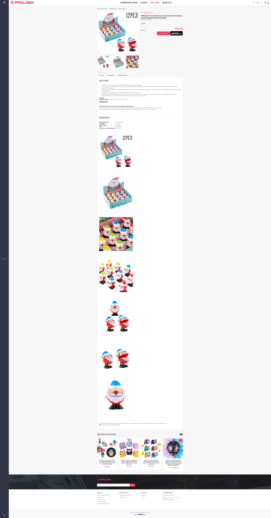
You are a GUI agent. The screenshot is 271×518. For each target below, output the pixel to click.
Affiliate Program (102, 501)
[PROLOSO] (104, 479)
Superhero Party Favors (128, 2)
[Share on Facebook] (4, 513)
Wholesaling (101, 497)
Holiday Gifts (166, 2)
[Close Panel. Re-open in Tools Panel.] (4, 2)
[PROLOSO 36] (173, 448)
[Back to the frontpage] (98, 8)
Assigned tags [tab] (111, 75)
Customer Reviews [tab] (122, 75)
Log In (143, 497)
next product (122, 8)
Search (3, 259)
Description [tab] (101, 75)
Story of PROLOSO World (104, 495)
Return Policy (123, 497)
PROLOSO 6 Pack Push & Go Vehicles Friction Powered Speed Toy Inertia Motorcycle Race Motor (151, 462)
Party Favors (154, 2)
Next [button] (138, 62)
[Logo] (22, 2)
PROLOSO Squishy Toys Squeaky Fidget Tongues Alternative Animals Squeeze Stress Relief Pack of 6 (129, 462)
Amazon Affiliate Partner (104, 503)
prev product (113, 8)
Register (144, 495)
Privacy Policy (101, 499)
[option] (103, 62)
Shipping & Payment (125, 495)
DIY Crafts (143, 2)
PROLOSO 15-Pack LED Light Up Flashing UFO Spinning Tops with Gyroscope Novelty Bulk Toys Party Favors (107, 462)
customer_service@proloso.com (173, 497)
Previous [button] (180, 434)
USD (261, 2)
